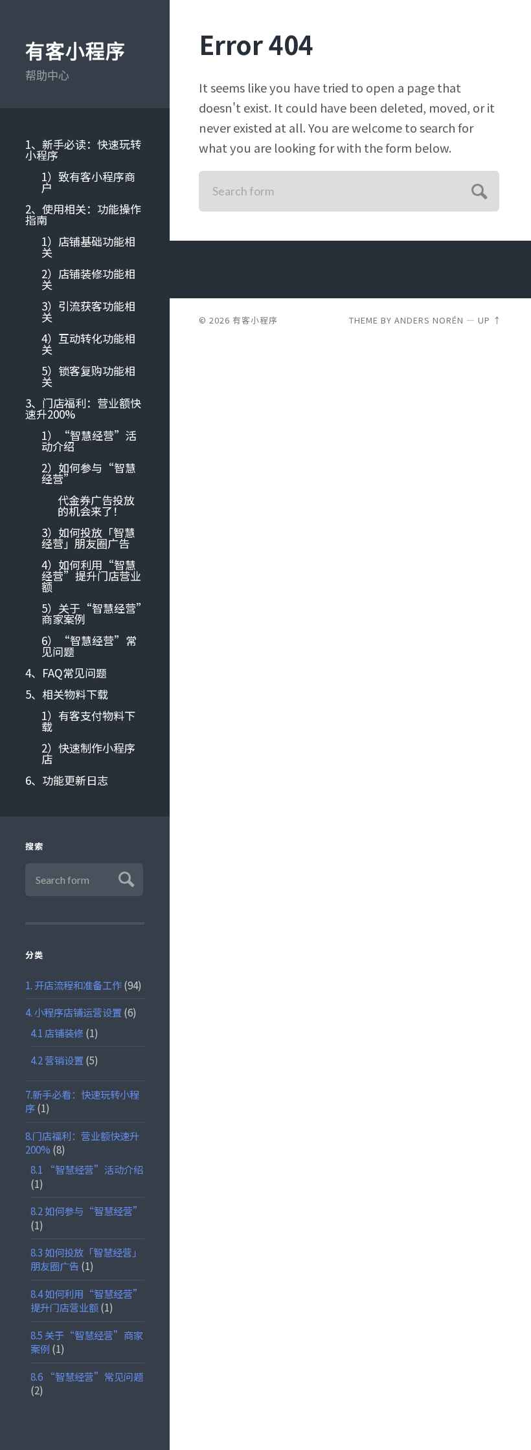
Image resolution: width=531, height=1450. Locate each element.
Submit (125, 878)
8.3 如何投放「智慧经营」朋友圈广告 (86, 1259)
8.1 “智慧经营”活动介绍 (86, 1169)
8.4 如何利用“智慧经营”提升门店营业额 (86, 1300)
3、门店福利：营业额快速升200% (83, 408)
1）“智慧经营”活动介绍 (89, 440)
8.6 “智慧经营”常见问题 (86, 1376)
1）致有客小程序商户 (88, 181)
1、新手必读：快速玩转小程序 (83, 149)
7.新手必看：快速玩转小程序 (82, 1101)
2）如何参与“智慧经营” (88, 473)
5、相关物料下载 (66, 694)
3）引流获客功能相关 (88, 311)
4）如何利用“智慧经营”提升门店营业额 (91, 575)
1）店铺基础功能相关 (88, 246)
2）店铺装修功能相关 (88, 278)
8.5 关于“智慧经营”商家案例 (86, 1342)
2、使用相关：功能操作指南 (83, 214)
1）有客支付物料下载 (88, 720)
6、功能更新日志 (66, 780)
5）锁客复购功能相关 (88, 376)
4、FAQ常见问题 (66, 673)
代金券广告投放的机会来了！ (96, 505)
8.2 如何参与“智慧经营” (86, 1210)
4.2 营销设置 (57, 1060)
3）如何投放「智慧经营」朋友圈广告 (88, 537)
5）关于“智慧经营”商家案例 (91, 613)
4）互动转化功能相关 (88, 343)
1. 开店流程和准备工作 (73, 985)
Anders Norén (429, 320)
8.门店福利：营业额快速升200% (82, 1142)
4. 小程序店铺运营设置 (73, 1012)
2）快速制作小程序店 (88, 753)
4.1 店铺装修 (57, 1033)
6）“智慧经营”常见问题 (89, 645)
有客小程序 (75, 51)
